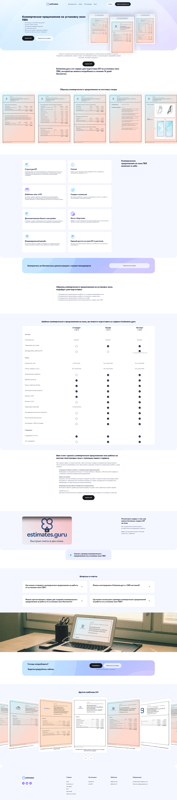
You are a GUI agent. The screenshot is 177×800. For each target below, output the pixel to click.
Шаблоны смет (114, 781)
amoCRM (90, 784)
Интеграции (88, 4)
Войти (110, 4)
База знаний (69, 791)
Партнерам (69, 786)
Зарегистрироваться (123, 4)
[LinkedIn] (30, 784)
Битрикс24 (91, 781)
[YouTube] (27, 784)
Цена (80, 4)
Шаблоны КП (114, 784)
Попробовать (96, 665)
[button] (86, 758)
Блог (95, 4)
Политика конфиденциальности (140, 784)
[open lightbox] (18, 118)
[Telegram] (23, 784)
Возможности (72, 4)
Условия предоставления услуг (140, 781)
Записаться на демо (44, 38)
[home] (52, 4)
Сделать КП (28, 38)
